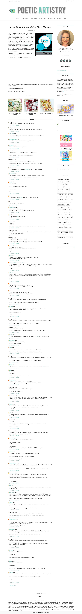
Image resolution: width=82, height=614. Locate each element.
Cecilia (10, 182)
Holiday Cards (60, 189)
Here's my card (28, 169)
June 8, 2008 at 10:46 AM (14, 536)
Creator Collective (68, 227)
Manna (10, 196)
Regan (10, 561)
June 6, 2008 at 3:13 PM (14, 401)
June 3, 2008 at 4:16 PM (14, 253)
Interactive (59, 229)
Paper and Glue (12, 463)
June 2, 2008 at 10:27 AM (14, 142)
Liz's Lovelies (12, 245)
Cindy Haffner (12, 173)
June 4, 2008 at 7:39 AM (14, 295)
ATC (58, 224)
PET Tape (59, 234)
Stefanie (11, 283)
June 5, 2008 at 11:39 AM (14, 362)
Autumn (66, 199)
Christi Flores (12, 207)
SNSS (64, 181)
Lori (10, 412)
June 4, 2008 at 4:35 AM (14, 270)
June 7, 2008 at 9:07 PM (14, 500)
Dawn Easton (12, 380)
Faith (66, 194)
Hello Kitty (71, 232)
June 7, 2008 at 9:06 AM (14, 428)
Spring (59, 217)
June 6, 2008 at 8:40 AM (14, 384)
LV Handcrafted (63, 224)
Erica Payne (11, 133)
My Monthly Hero (67, 212)
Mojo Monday (15, 91)
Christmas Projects (61, 204)
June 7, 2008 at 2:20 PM (14, 449)
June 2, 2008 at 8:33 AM (14, 131)
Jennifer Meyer (12, 438)
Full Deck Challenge (61, 237)
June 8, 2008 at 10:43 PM (14, 582)
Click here (59, 94)
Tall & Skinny (66, 207)
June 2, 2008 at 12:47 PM (14, 165)
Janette (10, 502)
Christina (11, 452)
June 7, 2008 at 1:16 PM (14, 435)
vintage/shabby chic (61, 191)
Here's (38, 336)
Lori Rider (11, 145)
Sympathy (63, 217)
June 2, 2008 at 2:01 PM (14, 171)
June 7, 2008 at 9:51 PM (14, 509)
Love (58, 197)
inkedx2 (11, 306)
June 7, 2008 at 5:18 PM (14, 470)
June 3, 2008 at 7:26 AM (14, 205)
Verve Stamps (60, 179)
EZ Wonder (60, 222)
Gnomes (59, 202)
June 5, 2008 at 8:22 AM (14, 353)
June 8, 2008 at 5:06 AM (14, 526)
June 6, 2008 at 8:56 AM (14, 393)
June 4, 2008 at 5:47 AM (14, 288)
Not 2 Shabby (69, 191)
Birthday (65, 186)
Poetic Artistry (37, 612)
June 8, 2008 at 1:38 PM (14, 547)
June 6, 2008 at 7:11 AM (14, 377)
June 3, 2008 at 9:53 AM (14, 227)
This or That (68, 229)
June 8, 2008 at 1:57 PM (14, 558)
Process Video (60, 212)
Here (18, 216)
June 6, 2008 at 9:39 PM (14, 417)
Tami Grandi (11, 492)
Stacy (10, 347)
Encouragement (60, 194)
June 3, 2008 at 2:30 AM (14, 193)
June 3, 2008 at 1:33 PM (14, 243)
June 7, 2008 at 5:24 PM (14, 483)
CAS (66, 184)
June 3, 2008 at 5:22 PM (14, 260)
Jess (10, 214)
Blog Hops (59, 181)
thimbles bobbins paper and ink (16, 262)
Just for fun (70, 222)
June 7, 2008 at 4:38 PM (14, 460)
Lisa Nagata (11, 473)
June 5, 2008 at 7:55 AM (14, 345)
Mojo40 (27, 44)
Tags (64, 229)
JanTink (10, 419)
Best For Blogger (47, 612)
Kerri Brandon (12, 340)
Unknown (11, 272)
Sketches (21, 91)
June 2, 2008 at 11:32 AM (14, 157)
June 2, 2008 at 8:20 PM (14, 179)
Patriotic (64, 222)
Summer (69, 224)
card (43, 366)
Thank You (69, 209)
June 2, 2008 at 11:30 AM (14, 148)
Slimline (59, 209)
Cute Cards (64, 209)
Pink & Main (65, 234)
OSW (58, 232)
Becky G (11, 572)
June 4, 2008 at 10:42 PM (14, 332)
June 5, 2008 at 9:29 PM (14, 367)
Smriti (10, 364)
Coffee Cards (66, 189)
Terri (10, 485)
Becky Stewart (12, 519)
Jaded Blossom (60, 199)
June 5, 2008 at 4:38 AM (14, 338)
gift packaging (60, 207)
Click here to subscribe (61, 70)
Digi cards (71, 199)
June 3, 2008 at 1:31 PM (14, 235)
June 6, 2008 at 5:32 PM (14, 410)
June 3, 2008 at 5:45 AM (14, 199)
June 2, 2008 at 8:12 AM (14, 125)
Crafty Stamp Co (69, 237)
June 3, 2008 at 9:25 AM (14, 219)
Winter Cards (66, 219)
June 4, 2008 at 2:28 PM (14, 316)
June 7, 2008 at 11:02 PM (14, 517)
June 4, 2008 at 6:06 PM (14, 325)
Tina (10, 291)
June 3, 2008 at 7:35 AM (14, 212)
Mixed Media (60, 186)
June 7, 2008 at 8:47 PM (14, 490)
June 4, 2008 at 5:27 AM (14, 281)
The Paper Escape (64, 232)
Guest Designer (60, 227)
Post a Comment (12, 585)
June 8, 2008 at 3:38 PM (14, 570)
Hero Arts (67, 204)
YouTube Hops (69, 217)
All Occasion (63, 197)
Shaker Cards (67, 214)
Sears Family (12, 529)
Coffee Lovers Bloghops (66, 202)
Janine (10, 404)
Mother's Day (60, 219)
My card (20, 197)
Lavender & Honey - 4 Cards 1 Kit (66, 115)
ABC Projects (70, 194)
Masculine (69, 197)
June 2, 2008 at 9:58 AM (14, 137)
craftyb (10, 334)
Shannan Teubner (13, 139)
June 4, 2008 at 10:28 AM (14, 304)
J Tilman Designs (61, 214)
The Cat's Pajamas (61, 184)
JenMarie (11, 221)
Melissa (10, 550)
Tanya (10, 255)
